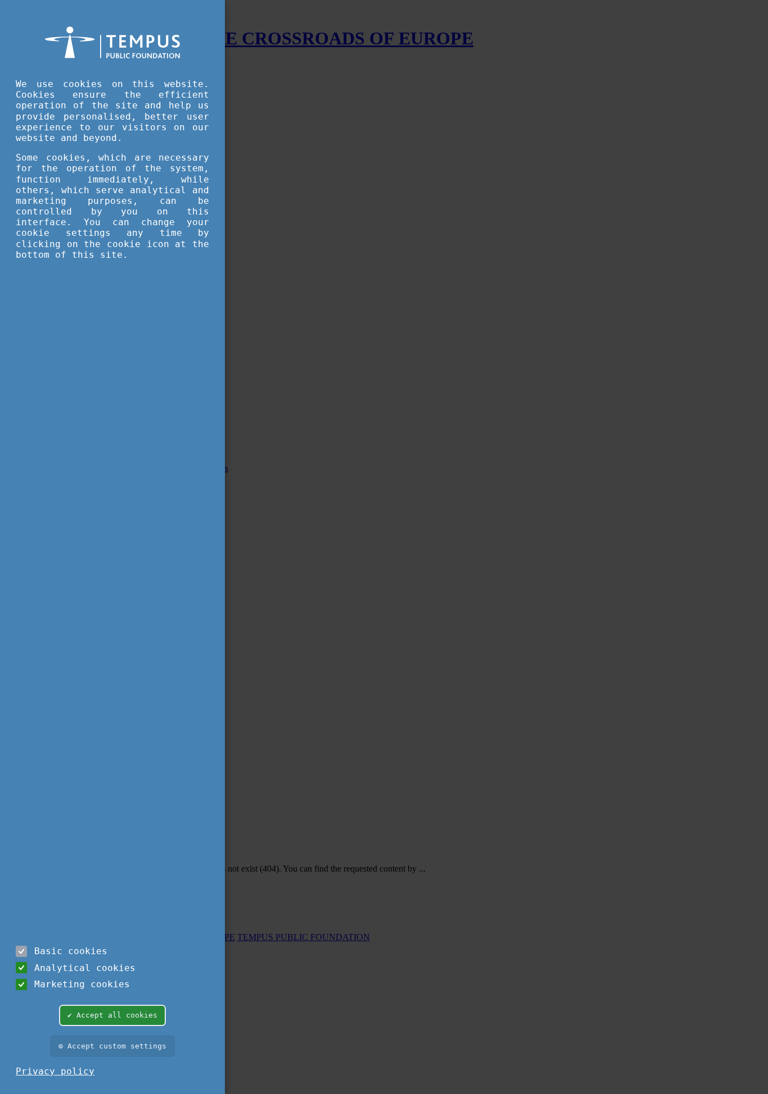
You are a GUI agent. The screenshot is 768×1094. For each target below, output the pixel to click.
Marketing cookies (82, 984)
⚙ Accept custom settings (112, 1046)
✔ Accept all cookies (112, 1015)
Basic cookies (70, 951)
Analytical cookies (84, 968)
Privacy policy (55, 1071)
